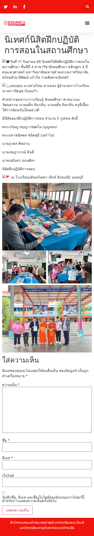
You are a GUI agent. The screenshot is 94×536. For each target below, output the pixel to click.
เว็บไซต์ (8, 475)
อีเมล (7, 458)
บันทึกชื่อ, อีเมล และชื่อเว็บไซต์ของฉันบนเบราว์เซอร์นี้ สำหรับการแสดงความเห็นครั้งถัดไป (43, 498)
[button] (87, 6)
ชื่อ (6, 440)
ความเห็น (11, 384)
